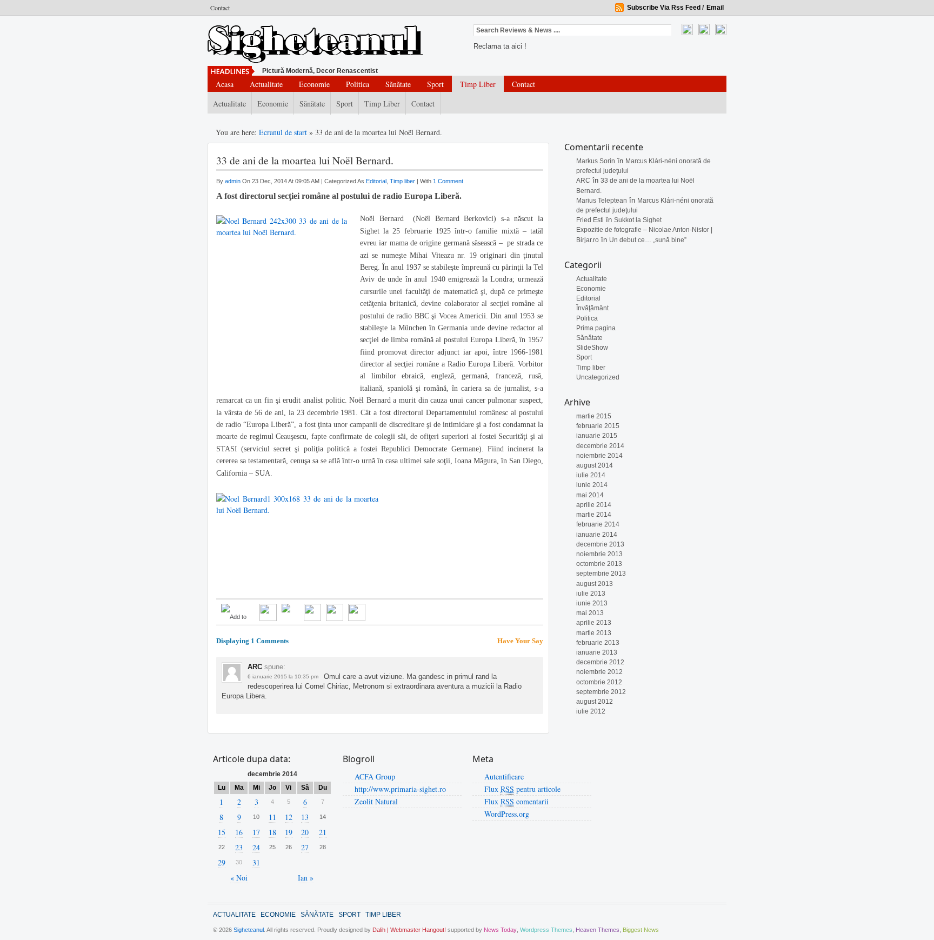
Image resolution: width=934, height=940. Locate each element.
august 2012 (594, 701)
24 (256, 847)
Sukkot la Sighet (638, 220)
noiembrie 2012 (599, 672)
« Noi (239, 877)
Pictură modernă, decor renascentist (320, 71)
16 (239, 832)
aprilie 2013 (593, 622)
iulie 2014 (590, 475)
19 (288, 832)
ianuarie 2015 (596, 435)
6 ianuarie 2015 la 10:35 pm (283, 676)
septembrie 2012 (601, 692)
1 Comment (448, 181)
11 (272, 817)
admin (233, 181)
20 (305, 832)
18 (272, 832)
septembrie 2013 (601, 573)
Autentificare (504, 776)
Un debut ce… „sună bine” (647, 240)
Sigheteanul (249, 929)
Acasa (225, 84)
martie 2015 (593, 416)
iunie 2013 (592, 603)
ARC (583, 180)
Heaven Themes (597, 929)
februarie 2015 (597, 426)
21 (322, 832)
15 (221, 832)
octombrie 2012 (599, 682)
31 (256, 862)
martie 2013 (593, 633)
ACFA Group (375, 776)
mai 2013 (590, 613)
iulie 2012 (590, 711)
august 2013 (594, 584)
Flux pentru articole (522, 789)
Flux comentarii (516, 801)
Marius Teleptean (601, 200)
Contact (220, 7)
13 (305, 817)
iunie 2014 (592, 485)
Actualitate (266, 84)
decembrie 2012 (600, 662)
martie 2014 (593, 514)
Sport (435, 84)
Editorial (588, 298)
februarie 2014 (597, 524)
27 (305, 847)
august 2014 (594, 465)
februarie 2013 (597, 642)
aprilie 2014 (593, 505)
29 (221, 862)
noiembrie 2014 (599, 455)
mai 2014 (590, 495)
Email (715, 7)
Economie (314, 84)
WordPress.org (506, 814)
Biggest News (641, 929)
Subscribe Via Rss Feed (663, 7)
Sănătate (398, 84)
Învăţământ (592, 308)
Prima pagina (596, 328)
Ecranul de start (284, 132)
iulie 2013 (590, 593)
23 (239, 847)
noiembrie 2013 (599, 554)
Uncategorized (597, 377)
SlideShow (592, 347)
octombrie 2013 (599, 564)
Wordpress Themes (546, 929)
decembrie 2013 (600, 544)
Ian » (305, 877)
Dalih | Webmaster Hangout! (409, 929)
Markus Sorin (595, 161)
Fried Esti (590, 220)
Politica (357, 84)
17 (256, 832)
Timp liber (478, 84)
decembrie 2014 (600, 446)
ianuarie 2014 (596, 534)
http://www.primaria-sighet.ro (400, 789)
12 (288, 817)
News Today (500, 929)
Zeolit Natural (376, 801)
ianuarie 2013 (596, 652)
